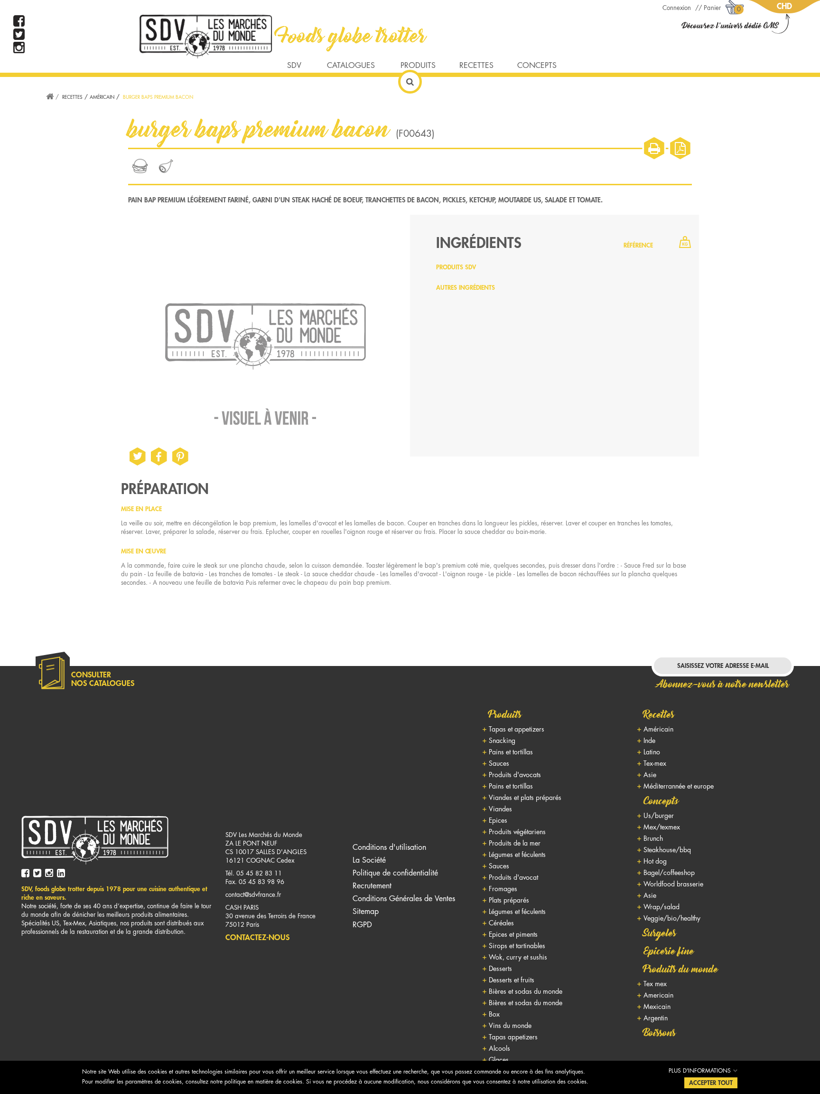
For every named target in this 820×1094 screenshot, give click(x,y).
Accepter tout (711, 1083)
